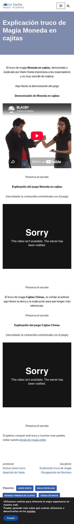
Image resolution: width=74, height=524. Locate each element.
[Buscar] (68, 6)
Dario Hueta (25, 488)
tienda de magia (49, 495)
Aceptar (11, 518)
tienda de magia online (33, 439)
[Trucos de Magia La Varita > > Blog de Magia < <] (13, 6)
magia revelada (46, 488)
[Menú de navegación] (61, 6)
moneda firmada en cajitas (19, 495)
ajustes (31, 511)
